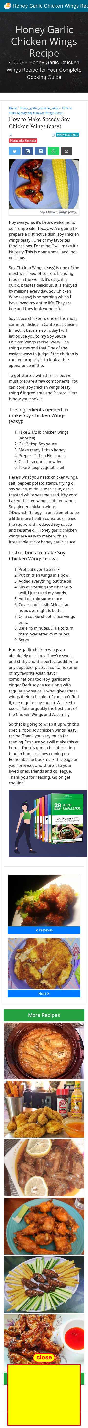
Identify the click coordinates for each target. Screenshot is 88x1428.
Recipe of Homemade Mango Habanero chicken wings (43, 1049)
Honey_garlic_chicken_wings (39, 108)
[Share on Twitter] (15, 151)
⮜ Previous (44, 930)
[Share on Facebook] (27, 151)
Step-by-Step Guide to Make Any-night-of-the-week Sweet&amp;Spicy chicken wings (42, 1166)
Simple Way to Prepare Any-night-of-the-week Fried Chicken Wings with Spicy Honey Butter (42, 1107)
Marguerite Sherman (23, 140)
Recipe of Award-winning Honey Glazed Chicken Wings (44, 1341)
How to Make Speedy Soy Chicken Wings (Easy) (40, 110)
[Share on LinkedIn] (40, 151)
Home (13, 108)
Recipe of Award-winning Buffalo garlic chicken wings (43, 1224)
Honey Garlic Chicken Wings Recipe (44, 41)
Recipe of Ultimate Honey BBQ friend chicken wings (41, 1283)
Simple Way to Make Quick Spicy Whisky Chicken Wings (44, 898)
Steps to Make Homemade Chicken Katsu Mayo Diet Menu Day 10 (44, 962)
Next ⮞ (44, 993)
